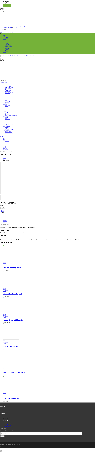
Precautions (5, 221)
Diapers (6, 100)
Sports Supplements (8, 125)
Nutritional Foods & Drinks (9, 124)
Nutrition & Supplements (9, 44)
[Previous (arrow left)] (0, 451)
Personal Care (7, 41)
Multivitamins (7, 122)
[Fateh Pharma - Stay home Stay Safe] (7, 32)
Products (4, 39)
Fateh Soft (7, 444)
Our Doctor (7, 37)
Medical (4, 36)
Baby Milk (6, 96)
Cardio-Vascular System (9, 86)
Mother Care (7, 103)
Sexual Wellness (7, 110)
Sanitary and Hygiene (8, 108)
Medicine (4, 85)
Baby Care (6, 98)
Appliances (7, 127)
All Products (7, 48)
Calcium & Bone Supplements (10, 123)
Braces (6, 128)
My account (7, 49)
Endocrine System (8, 90)
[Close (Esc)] (0, 450)
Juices (6, 118)
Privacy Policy (5, 423)
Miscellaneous (7, 93)
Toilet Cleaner (7, 134)
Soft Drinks (7, 120)
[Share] (1, 450)
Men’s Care (7, 107)
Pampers (8, 101)
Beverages (7, 117)
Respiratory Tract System (9, 94)
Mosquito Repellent (8, 132)
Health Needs (7, 42)
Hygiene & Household (8, 46)
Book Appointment (7, 5)
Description (5, 220)
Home (4, 35)
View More (2, 136)
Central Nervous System (9, 87)
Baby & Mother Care (8, 40)
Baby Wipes (7, 102)
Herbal (6, 113)
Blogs (4, 139)
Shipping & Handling (6, 426)
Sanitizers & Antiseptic (9, 133)
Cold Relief (7, 114)
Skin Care (6, 109)
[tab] (49, 220)
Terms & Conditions (6, 424)
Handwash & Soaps (8, 131)
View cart (2, 31)
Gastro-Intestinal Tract (9, 92)
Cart (5, 50)
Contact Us (5, 148)
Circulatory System (8, 88)
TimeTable (6, 38)
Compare (2, 211)
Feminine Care (7, 105)
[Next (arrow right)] (1, 451)
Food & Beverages (8, 43)
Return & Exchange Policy (7, 425)
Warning (4, 222)
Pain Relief (6, 112)
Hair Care (6, 106)
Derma (6, 89)
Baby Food (6, 97)
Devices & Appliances (8, 45)
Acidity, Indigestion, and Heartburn (11, 115)
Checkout (5, 31)
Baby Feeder (7, 99)
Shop (3, 47)
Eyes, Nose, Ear (7, 91)
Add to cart (2, 208)
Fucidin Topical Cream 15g (23, 26)
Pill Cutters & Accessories (9, 129)
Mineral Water (7, 119)
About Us (4, 52)
